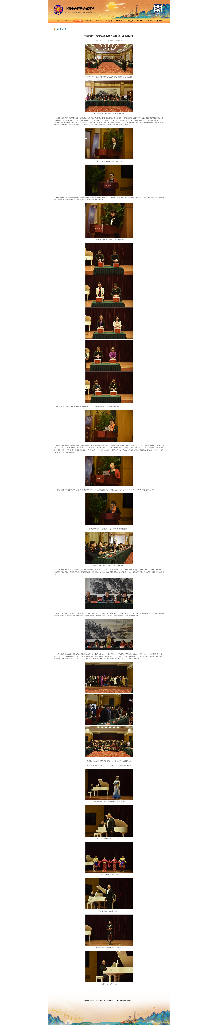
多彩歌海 (109, 21)
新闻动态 (78, 21)
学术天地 (88, 21)
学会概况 (68, 21)
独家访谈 (99, 21)
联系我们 (160, 21)
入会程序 (140, 21)
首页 (57, 21)
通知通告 (150, 21)
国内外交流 (129, 21)
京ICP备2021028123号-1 (126, 1000)
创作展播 (119, 21)
